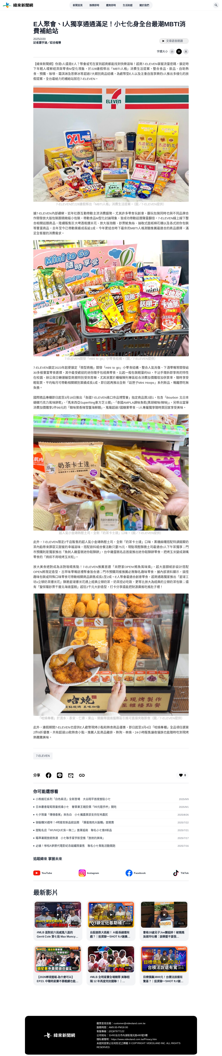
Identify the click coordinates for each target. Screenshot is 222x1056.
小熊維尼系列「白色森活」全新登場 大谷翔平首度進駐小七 (73, 799)
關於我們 (144, 5)
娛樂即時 (94, 5)
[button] (172, 51)
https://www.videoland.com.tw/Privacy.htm (134, 1039)
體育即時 (111, 5)
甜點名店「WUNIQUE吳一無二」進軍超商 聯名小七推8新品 (74, 830)
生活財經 (128, 5)
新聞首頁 (78, 5)
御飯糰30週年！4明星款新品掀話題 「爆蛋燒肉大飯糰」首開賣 (75, 822)
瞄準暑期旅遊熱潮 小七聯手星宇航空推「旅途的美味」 (70, 838)
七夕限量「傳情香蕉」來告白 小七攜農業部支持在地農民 (72, 814)
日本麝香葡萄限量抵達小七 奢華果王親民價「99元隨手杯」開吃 (76, 806)
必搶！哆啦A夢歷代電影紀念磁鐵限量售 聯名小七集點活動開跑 (75, 845)
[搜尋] (216, 5)
